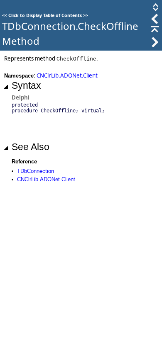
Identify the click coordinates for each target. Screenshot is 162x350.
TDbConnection (35, 171)
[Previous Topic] (154, 21)
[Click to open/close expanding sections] (155, 10)
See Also (30, 146)
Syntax (26, 85)
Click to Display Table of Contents (45, 15)
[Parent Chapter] (154, 33)
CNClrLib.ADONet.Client (67, 75)
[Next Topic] (154, 45)
